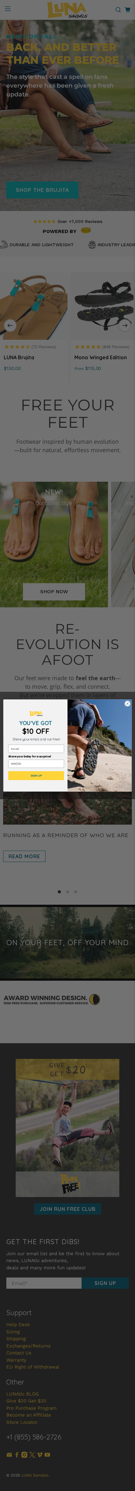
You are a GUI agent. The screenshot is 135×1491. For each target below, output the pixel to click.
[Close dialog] (127, 703)
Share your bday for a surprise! (29, 757)
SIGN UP (36, 776)
